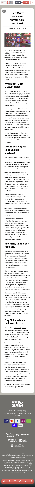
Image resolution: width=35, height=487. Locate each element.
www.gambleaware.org (8, 455)
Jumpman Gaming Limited (22, 460)
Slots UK (14, 337)
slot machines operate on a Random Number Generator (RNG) (15, 201)
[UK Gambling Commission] (12, 440)
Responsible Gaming (15, 411)
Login (18, 3)
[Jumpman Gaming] (17, 407)
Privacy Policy (22, 413)
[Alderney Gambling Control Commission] (17, 445)
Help (24, 411)
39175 (30, 464)
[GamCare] (10, 435)
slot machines (14, 173)
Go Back (4, 11)
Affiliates (17, 415)
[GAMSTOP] (25, 435)
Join (25, 3)
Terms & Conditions (10, 413)
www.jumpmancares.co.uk (25, 455)
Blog (29, 413)
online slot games (20, 328)
